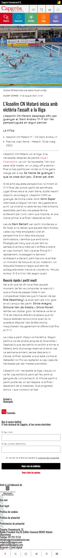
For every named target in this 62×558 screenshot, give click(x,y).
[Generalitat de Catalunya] (31, 490)
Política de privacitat (10, 518)
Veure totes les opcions (31, 472)
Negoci (56, 20)
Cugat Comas (10, 95)
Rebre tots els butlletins (31, 466)
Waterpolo (8, 402)
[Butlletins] (58, 9)
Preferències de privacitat (12, 523)
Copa (43, 157)
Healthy (31, 20)
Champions (10, 161)
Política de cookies (9, 512)
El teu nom (7, 432)
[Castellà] (50, 9)
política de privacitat (48, 457)
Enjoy (43, 20)
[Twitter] (15, 554)
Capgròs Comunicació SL (11, 2)
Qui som (4, 500)
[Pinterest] (46, 553)
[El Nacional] (59, 2)
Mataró (6, 20)
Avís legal (4, 506)
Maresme (18, 20)
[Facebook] (5, 553)
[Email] (57, 554)
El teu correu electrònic (14, 443)
